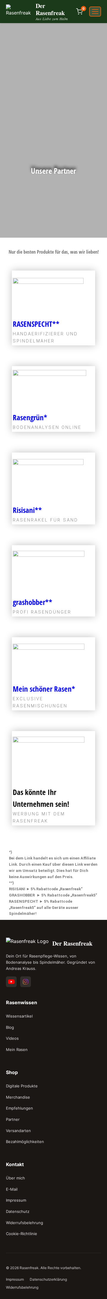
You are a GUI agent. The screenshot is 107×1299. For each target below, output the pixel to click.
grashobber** (32, 602)
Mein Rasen (17, 1049)
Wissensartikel (19, 1016)
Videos (12, 1038)
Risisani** (27, 510)
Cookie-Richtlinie (21, 1233)
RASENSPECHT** (36, 324)
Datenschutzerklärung (48, 1279)
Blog (10, 1027)
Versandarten (18, 1130)
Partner (13, 1119)
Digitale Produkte (22, 1086)
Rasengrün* (30, 417)
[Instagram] (25, 981)
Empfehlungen (19, 1108)
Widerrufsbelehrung (24, 1222)
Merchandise (18, 1097)
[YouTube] (11, 981)
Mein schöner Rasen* (44, 689)
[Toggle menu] (95, 12)
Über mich (15, 1178)
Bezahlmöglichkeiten (25, 1141)
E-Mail (12, 1189)
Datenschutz (17, 1211)
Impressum (16, 1200)
